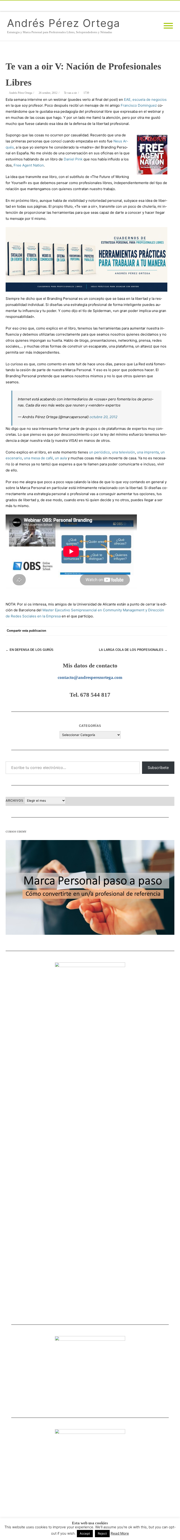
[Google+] (134, 631)
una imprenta (148, 452)
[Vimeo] (128, 6)
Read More (120, 1533)
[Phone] (91, 6)
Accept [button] (85, 1533)
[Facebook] (100, 6)
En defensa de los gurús (29, 650)
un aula (61, 458)
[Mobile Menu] (168, 26)
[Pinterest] (125, 631)
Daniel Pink (73, 159)
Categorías (90, 726)
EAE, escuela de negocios (145, 99)
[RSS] (175, 6)
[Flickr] (119, 6)
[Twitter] (109, 6)
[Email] (166, 6)
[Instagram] (147, 6)
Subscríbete (158, 767)
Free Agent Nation (29, 165)
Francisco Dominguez (139, 105)
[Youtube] (137, 6)
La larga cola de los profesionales (133, 650)
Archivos (14, 800)
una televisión (123, 452)
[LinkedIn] (144, 631)
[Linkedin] (156, 6)
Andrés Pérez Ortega (63, 23)
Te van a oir (70, 92)
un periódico (99, 452)
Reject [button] (102, 1533)
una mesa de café (38, 458)
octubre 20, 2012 (103, 417)
